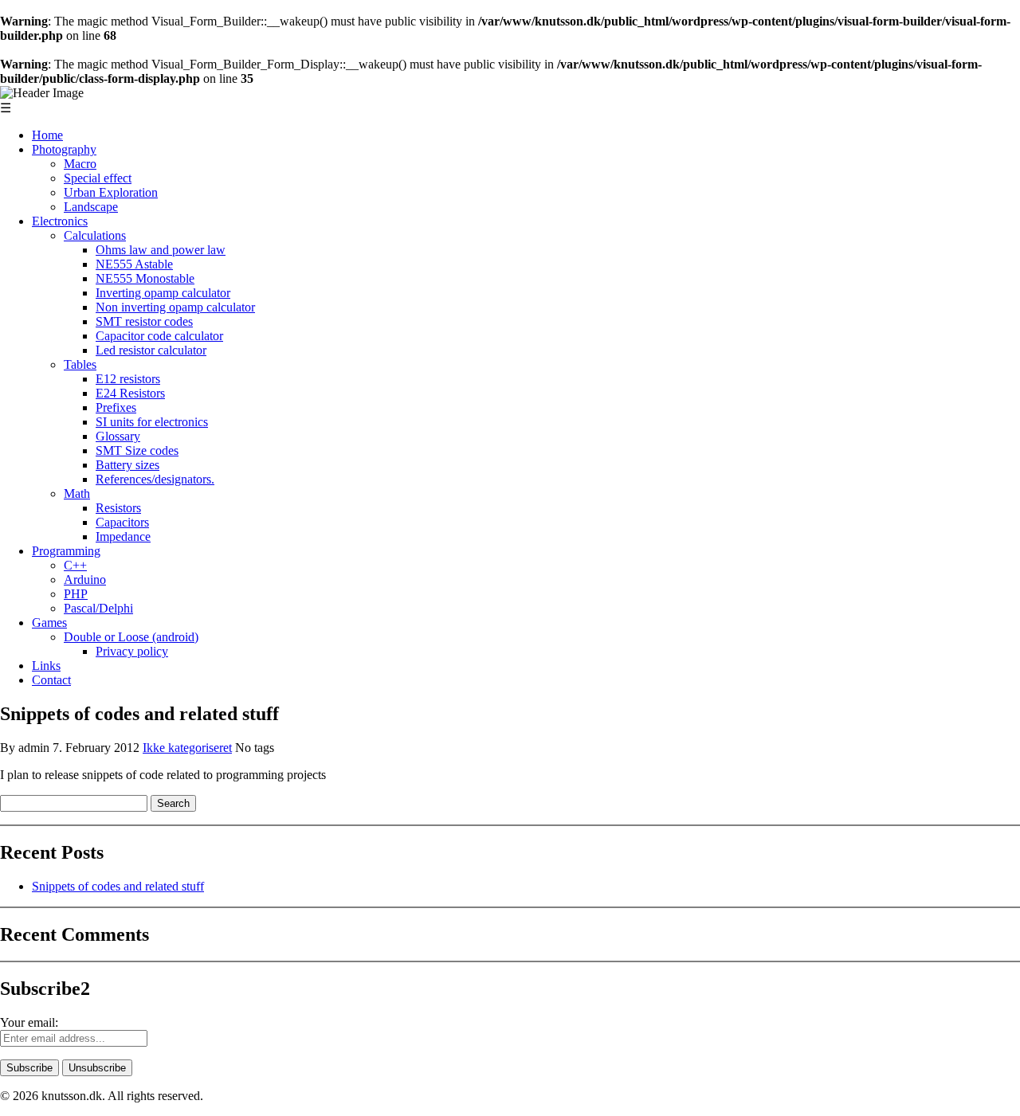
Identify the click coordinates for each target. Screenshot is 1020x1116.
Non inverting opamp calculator (175, 307)
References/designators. (155, 479)
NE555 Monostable (145, 278)
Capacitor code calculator (159, 336)
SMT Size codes (137, 450)
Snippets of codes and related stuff (118, 886)
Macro (80, 163)
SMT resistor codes (144, 321)
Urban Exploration (111, 192)
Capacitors (122, 522)
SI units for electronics (152, 422)
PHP (76, 594)
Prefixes (116, 407)
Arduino (85, 579)
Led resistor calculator (151, 350)
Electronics (60, 221)
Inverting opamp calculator (163, 293)
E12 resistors (128, 379)
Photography (64, 149)
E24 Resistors (130, 393)
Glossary (118, 436)
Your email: (29, 1022)
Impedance (123, 536)
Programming (66, 551)
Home (47, 135)
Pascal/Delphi (98, 608)
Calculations (95, 235)
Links (46, 665)
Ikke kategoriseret (187, 747)
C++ (75, 565)
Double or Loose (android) (131, 637)
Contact (51, 680)
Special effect (97, 178)
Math (77, 493)
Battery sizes (127, 465)
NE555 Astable (134, 264)
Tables (80, 364)
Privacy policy (132, 651)
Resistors (118, 508)
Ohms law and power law (161, 249)
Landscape (91, 206)
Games (49, 622)
